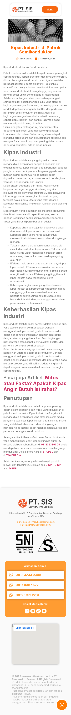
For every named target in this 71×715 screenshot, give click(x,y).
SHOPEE (48, 451)
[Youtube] (44, 611)
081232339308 (50, 444)
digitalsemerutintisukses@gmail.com (36, 522)
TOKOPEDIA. (14, 455)
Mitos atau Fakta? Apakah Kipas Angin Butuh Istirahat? (34, 383)
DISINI (49, 464)
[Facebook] (32, 611)
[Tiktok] (38, 611)
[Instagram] (27, 611)
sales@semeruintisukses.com (35, 525)
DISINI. (13, 468)
